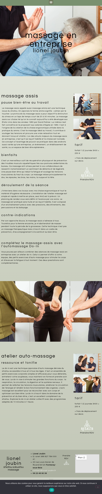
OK (51, 490)
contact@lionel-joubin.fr (44, 470)
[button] (51, 2)
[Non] (97, 487)
